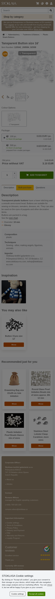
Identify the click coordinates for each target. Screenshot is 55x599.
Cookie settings (17, 594)
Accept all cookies (36, 594)
